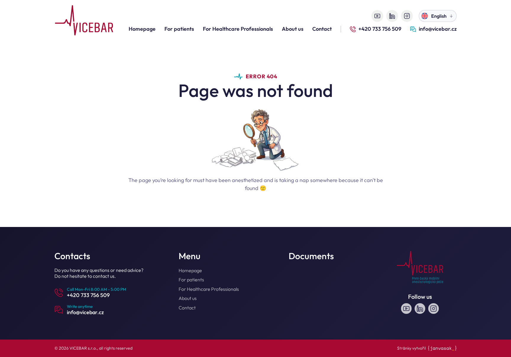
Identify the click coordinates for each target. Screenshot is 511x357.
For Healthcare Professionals (238, 28)
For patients (179, 28)
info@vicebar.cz (438, 29)
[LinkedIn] (392, 16)
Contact (322, 28)
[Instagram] (407, 16)
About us (292, 28)
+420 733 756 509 (379, 29)
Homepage (142, 28)
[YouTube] (377, 16)
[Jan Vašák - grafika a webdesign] (442, 348)
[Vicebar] (84, 21)
